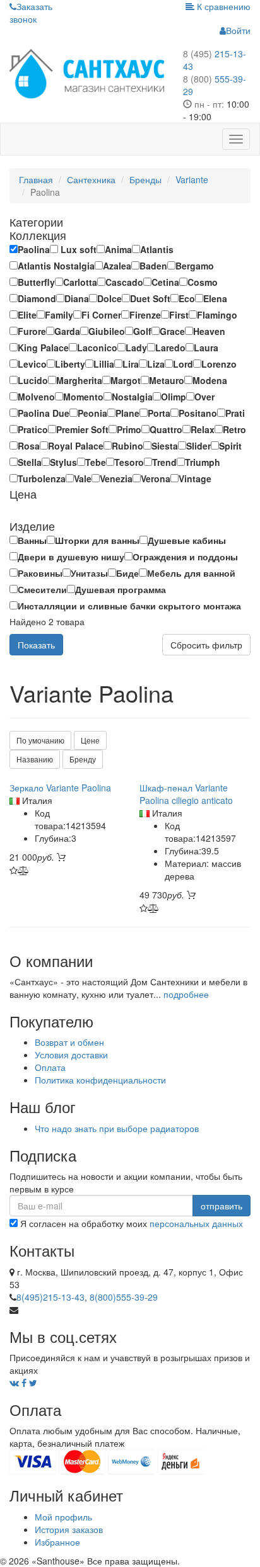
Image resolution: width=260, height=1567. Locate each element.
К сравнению (222, 6)
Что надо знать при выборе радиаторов (117, 1128)
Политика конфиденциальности (100, 1079)
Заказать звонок (30, 12)
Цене (90, 740)
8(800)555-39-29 (124, 1297)
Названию (34, 759)
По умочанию (40, 740)
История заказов (69, 1529)
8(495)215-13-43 (50, 1297)
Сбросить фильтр (206, 644)
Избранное (57, 1542)
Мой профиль (63, 1516)
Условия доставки (71, 1054)
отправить (221, 1205)
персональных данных (196, 1223)
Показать (36, 644)
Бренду (82, 759)
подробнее (186, 994)
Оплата (50, 1067)
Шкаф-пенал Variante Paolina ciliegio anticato (186, 793)
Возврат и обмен (69, 1042)
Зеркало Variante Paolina (60, 787)
